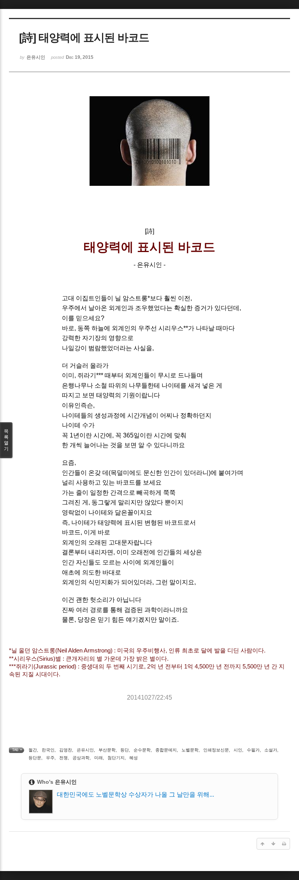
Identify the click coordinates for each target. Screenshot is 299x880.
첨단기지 (116, 757)
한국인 (48, 750)
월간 (32, 750)
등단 (124, 750)
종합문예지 (166, 750)
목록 (6, 440)
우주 (50, 757)
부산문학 (107, 750)
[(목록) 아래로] (273, 843)
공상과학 (81, 757)
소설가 (270, 750)
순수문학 (142, 750)
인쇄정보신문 (216, 750)
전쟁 (63, 757)
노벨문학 (190, 750)
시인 (238, 750)
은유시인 (85, 750)
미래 (98, 757)
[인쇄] (284, 843)
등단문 (34, 757)
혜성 (133, 757)
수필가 (253, 750)
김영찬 (65, 750)
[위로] (262, 843)
